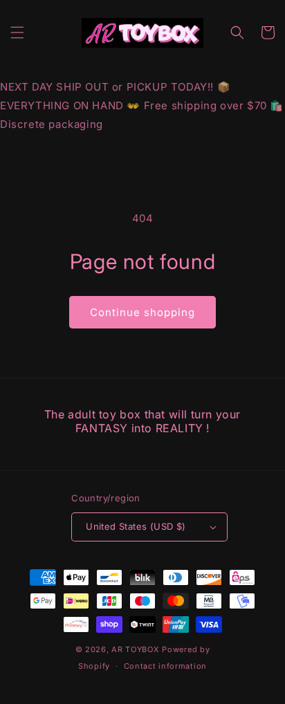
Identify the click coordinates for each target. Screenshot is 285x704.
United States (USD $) (135, 526)
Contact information (165, 666)
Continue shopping (142, 312)
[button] (17, 32)
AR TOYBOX (135, 649)
